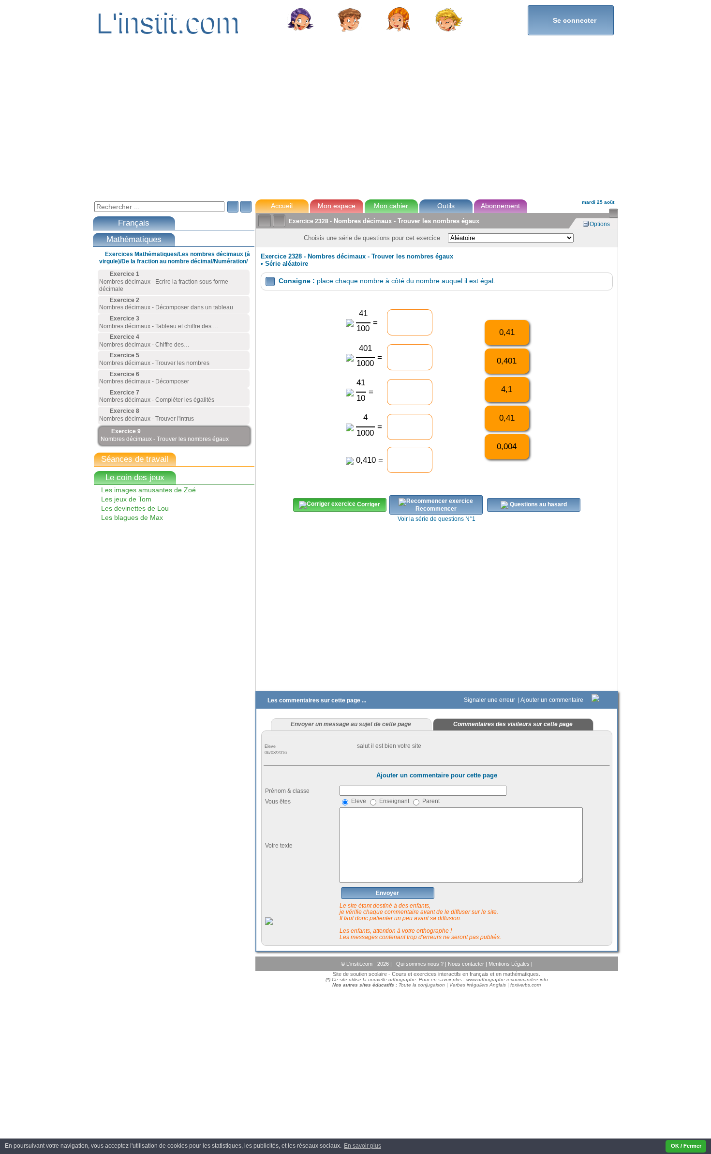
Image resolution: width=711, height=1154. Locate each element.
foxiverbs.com (525, 984)
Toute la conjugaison (422, 984)
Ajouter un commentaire (552, 700)
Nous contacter (467, 964)
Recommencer (436, 508)
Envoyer (387, 893)
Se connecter (570, 20)
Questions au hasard (537, 504)
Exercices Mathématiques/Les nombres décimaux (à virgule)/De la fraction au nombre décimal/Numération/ (174, 258)
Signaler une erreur (490, 700)
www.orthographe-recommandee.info (507, 979)
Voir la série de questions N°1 (436, 519)
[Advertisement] (355, 123)
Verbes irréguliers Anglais (477, 984)
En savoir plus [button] (362, 1145)
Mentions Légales (510, 964)
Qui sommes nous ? (420, 964)
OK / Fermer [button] (686, 1146)
